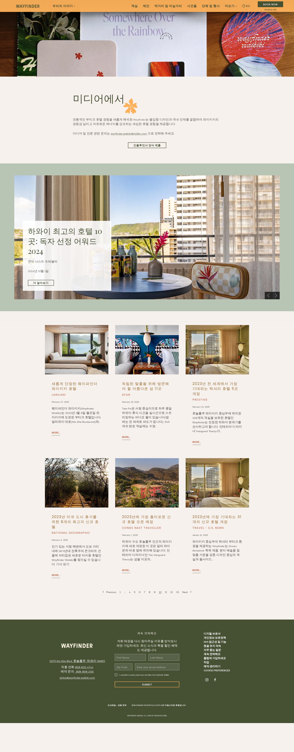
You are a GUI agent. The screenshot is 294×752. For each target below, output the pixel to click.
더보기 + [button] (231, 6)
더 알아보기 (40, 283)
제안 (146, 6)
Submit (147, 684)
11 (166, 592)
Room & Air (270, 9)
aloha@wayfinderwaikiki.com (77, 677)
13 (177, 592)
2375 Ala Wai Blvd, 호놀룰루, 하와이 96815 (77, 661)
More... (56, 432)
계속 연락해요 (212, 654)
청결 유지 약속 (212, 646)
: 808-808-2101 (84, 671)
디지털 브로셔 (212, 633)
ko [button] (248, 6)
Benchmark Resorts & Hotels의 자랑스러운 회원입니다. (159, 705)
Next (185, 592)
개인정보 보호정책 (215, 637)
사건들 (192, 6)
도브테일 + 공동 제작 (117, 705)
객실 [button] (134, 6)
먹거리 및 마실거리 (168, 6)
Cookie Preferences (217, 670)
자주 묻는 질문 (212, 650)
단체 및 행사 (211, 6)
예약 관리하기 (212, 666)
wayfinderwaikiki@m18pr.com (129, 133)
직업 (206, 662)
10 (160, 592)
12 (171, 592)
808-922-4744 (84, 667)
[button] (268, 295)
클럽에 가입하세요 (215, 658)
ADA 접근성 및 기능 (215, 642)
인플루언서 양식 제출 (147, 145)
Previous (111, 592)
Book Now (270, 4)
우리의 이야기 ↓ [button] (64, 6)
